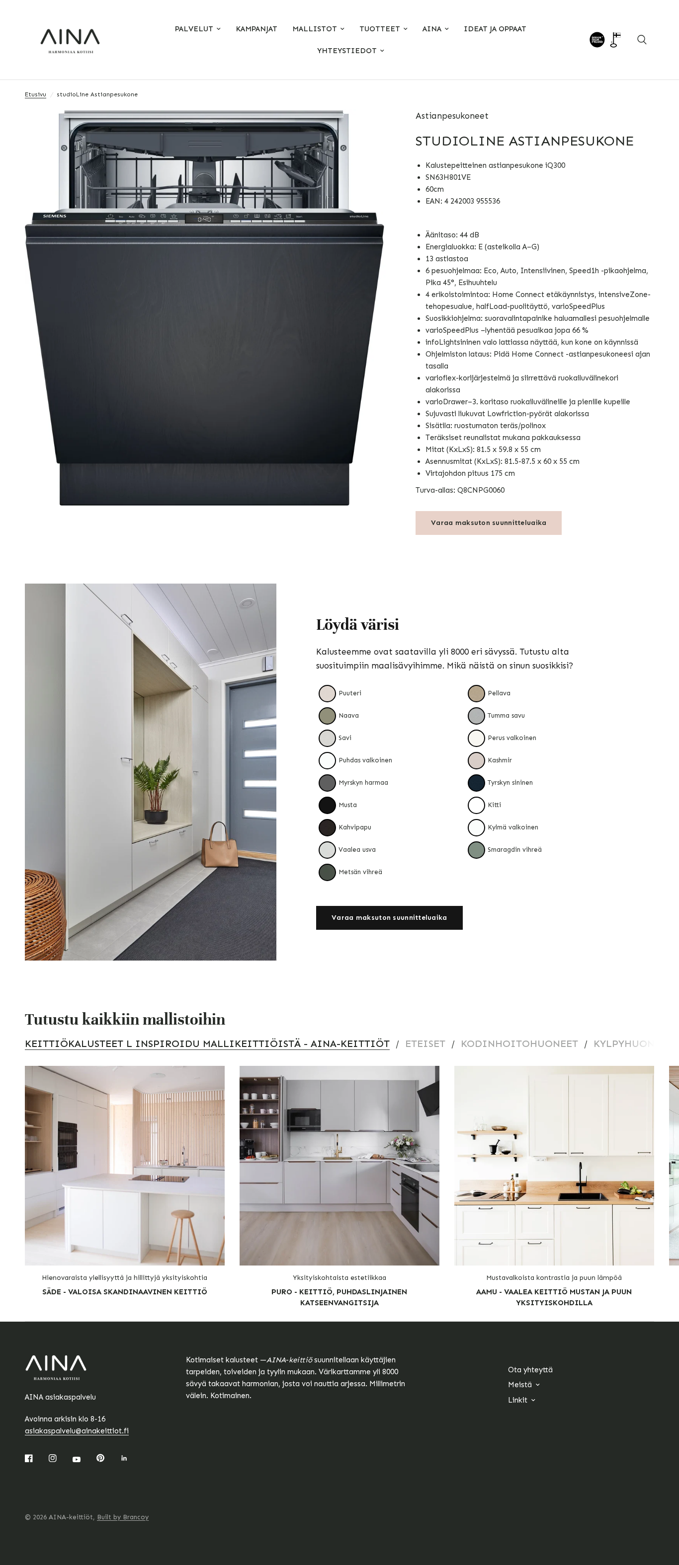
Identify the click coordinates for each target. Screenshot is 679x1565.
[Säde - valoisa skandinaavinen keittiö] (125, 1166)
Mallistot (314, 28)
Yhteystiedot (347, 50)
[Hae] (642, 39)
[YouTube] (83, 1459)
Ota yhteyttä (530, 1369)
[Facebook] (36, 1458)
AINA (432, 28)
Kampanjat (256, 28)
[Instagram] (60, 1458)
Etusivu (35, 94)
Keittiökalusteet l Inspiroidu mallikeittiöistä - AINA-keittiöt (207, 1043)
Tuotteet (379, 28)
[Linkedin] (131, 1458)
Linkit (517, 1400)
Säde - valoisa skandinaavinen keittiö (124, 1291)
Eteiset (425, 1043)
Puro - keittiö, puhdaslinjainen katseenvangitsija (339, 1297)
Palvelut (194, 28)
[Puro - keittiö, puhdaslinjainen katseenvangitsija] (339, 1166)
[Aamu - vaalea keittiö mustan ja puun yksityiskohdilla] (554, 1166)
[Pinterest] (107, 1458)
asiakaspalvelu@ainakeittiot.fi (77, 1430)
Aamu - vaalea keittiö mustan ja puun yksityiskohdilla (554, 1297)
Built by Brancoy (123, 1517)
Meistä (520, 1384)
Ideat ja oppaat (495, 28)
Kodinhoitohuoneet (519, 1043)
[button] (389, 918)
